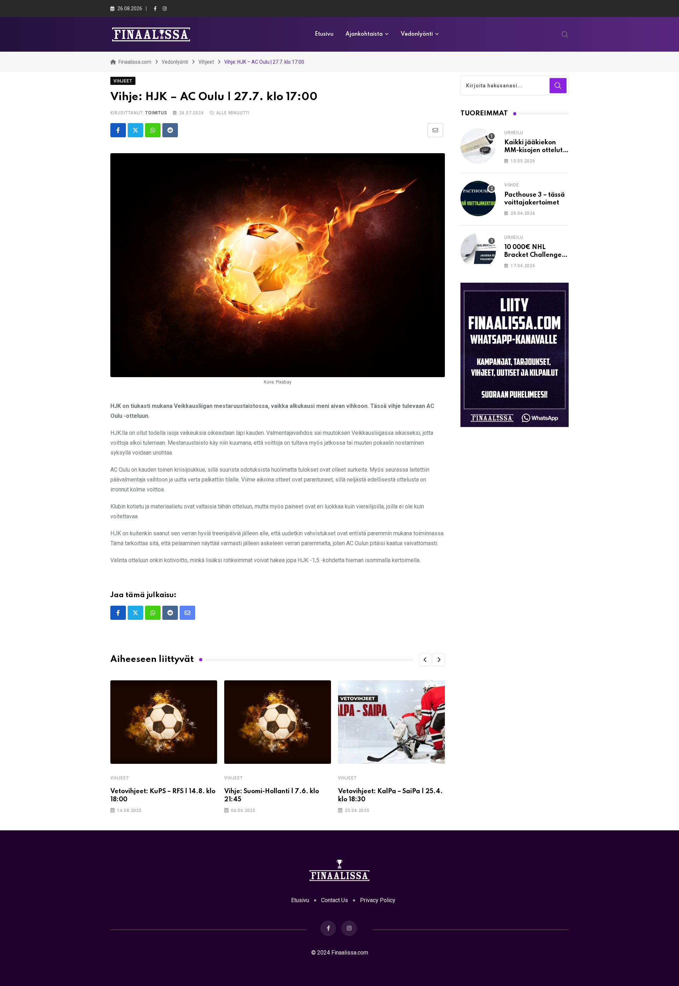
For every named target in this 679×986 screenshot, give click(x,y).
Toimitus (156, 112)
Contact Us (334, 900)
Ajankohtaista (364, 34)
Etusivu (324, 34)
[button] (425, 659)
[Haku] (565, 34)
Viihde (511, 185)
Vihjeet (119, 777)
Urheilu (513, 132)
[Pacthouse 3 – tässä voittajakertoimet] (478, 198)
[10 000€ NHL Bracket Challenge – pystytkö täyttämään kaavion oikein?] (478, 251)
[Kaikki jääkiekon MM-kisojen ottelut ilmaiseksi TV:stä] (478, 146)
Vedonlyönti (417, 34)
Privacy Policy (377, 900)
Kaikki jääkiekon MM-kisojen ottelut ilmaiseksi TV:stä (533, 150)
